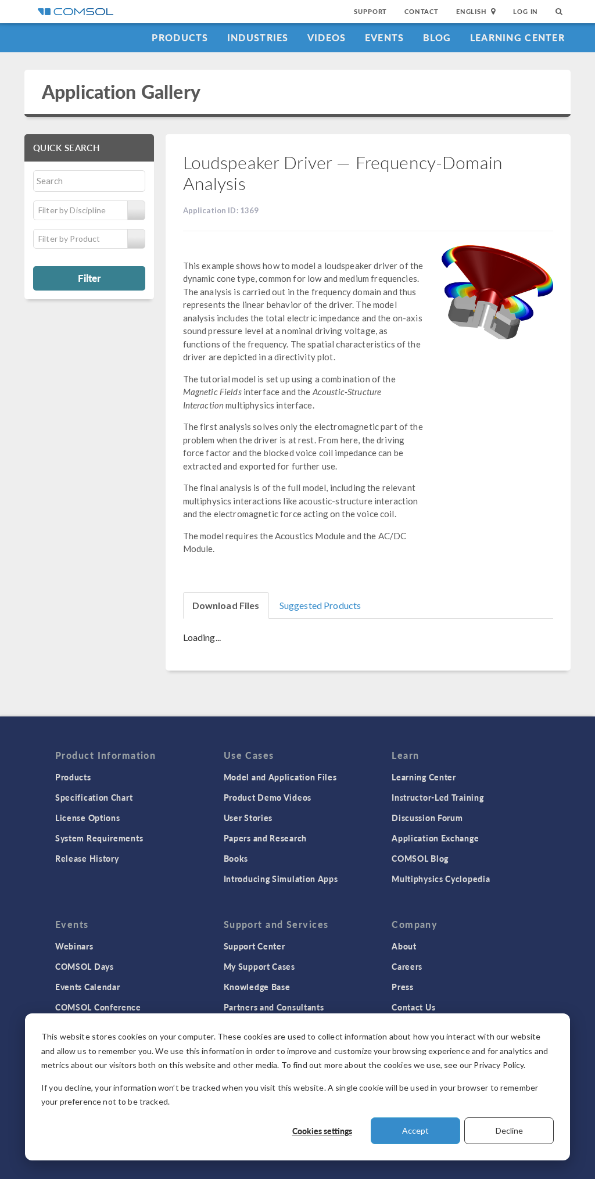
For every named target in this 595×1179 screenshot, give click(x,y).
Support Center (254, 946)
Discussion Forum (427, 817)
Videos (326, 37)
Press (403, 986)
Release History (87, 858)
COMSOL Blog (420, 858)
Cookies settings (322, 1131)
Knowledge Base (257, 986)
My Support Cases (259, 966)
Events (384, 37)
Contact (421, 11)
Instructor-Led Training (437, 797)
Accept (415, 1130)
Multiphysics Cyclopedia (441, 878)
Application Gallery (121, 91)
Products (180, 37)
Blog (437, 37)
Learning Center (517, 37)
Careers (407, 966)
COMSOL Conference (98, 1007)
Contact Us (413, 1007)
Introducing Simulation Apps (281, 878)
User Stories (248, 817)
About (404, 946)
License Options (87, 817)
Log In (525, 11)
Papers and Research (265, 838)
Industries (258, 37)
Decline (509, 1130)
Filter (89, 278)
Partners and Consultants (274, 1007)
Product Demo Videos (267, 797)
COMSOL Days (84, 966)
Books (236, 858)
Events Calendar (87, 986)
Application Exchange (435, 838)
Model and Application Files (280, 777)
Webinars (74, 946)
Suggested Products (320, 605)
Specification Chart (93, 797)
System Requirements (99, 838)
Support (370, 11)
